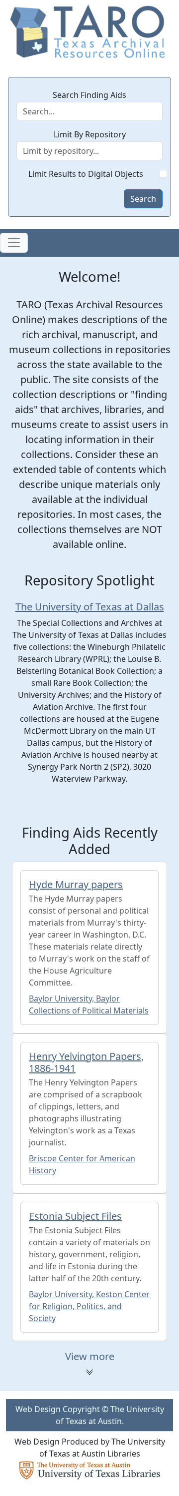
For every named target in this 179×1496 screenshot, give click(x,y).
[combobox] (89, 150)
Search (143, 198)
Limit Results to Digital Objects (85, 173)
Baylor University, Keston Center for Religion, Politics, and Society (89, 1306)
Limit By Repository (90, 134)
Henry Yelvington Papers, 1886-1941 (86, 1062)
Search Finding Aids (89, 94)
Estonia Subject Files (75, 1216)
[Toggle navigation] (14, 243)
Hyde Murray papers (76, 884)
